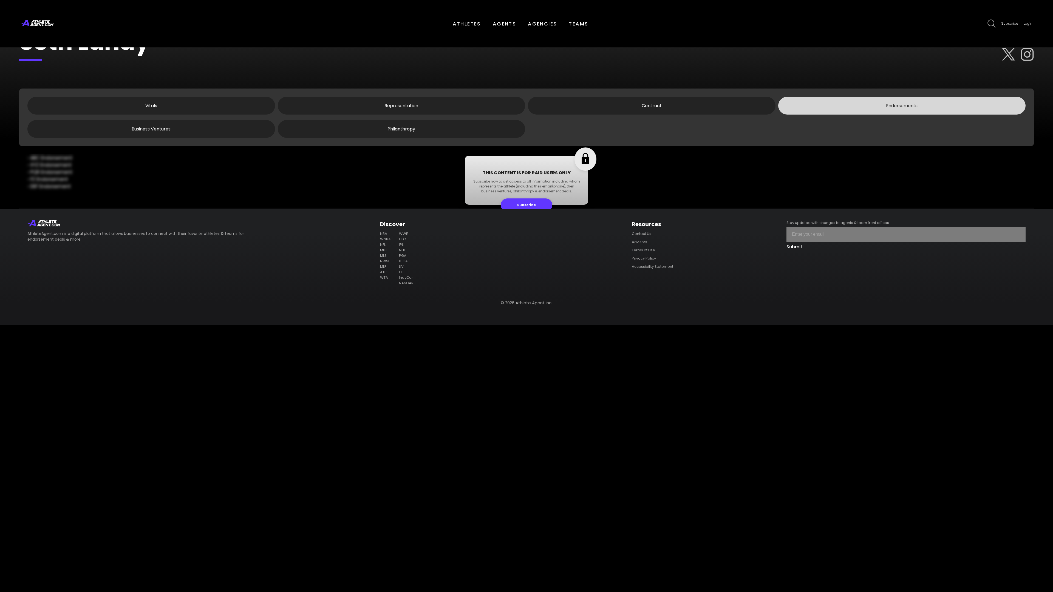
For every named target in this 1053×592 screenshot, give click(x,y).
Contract (652, 106)
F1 (400, 272)
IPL (401, 244)
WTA (384, 277)
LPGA (403, 261)
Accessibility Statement (652, 266)
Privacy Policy (644, 258)
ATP (383, 272)
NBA (383, 233)
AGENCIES (542, 23)
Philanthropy (401, 129)
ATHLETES (467, 23)
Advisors (639, 241)
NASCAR (406, 283)
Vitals (151, 106)
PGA (402, 255)
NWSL (385, 261)
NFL (383, 244)
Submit (794, 247)
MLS (383, 255)
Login (1028, 23)
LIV (401, 266)
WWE (403, 233)
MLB (383, 250)
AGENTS (504, 23)
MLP (383, 266)
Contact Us (641, 233)
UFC (402, 239)
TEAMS (578, 23)
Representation (401, 106)
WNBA (385, 239)
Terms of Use (643, 250)
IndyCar (406, 277)
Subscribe (1009, 23)
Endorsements (902, 106)
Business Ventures (151, 129)
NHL (402, 250)
